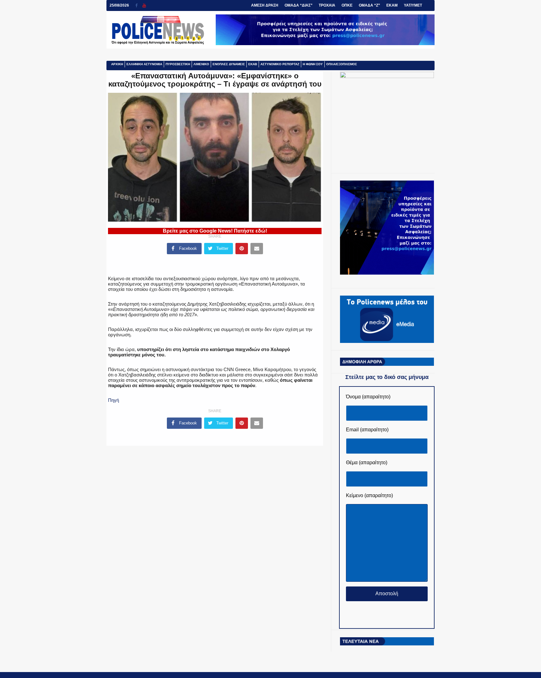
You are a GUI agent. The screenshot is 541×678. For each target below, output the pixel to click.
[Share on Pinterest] (241, 248)
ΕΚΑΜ (392, 5)
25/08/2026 (119, 5)
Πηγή (113, 400)
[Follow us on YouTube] (144, 5)
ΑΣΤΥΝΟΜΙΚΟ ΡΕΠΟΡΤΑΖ (279, 64)
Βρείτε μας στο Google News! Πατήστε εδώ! (215, 231)
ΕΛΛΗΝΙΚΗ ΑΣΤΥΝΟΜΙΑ (144, 64)
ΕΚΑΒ (252, 64)
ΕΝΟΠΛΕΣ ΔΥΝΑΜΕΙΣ (229, 64)
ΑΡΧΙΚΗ (117, 64)
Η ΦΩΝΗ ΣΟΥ (313, 64)
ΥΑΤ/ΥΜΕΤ (413, 5)
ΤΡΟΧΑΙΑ (327, 5)
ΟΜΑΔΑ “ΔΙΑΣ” (298, 5)
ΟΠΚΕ (347, 5)
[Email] (256, 248)
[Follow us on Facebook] (138, 5)
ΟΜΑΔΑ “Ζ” (369, 5)
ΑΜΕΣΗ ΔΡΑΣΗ (264, 5)
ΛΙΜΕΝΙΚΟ (201, 64)
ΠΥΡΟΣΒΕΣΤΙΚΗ (178, 64)
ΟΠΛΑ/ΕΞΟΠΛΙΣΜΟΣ (341, 64)
